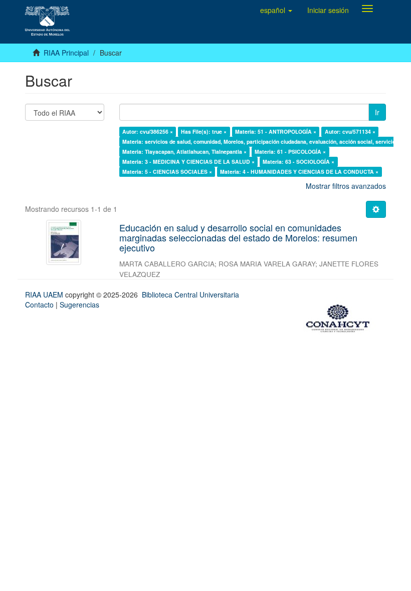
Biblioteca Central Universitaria (190, 294)
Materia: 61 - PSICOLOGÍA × (290, 151)
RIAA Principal (66, 53)
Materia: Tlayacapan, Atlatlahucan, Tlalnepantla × (184, 151)
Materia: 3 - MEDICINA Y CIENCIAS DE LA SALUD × (188, 161)
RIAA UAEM (45, 294)
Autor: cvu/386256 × (147, 131)
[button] (276, 10)
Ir (377, 112)
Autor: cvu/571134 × (350, 131)
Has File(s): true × (204, 131)
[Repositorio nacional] (341, 317)
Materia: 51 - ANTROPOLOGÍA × (275, 131)
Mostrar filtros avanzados (346, 186)
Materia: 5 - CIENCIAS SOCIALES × (167, 171)
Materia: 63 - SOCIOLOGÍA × (298, 161)
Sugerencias (79, 305)
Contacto (39, 305)
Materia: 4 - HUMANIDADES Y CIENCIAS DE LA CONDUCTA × (299, 171)
